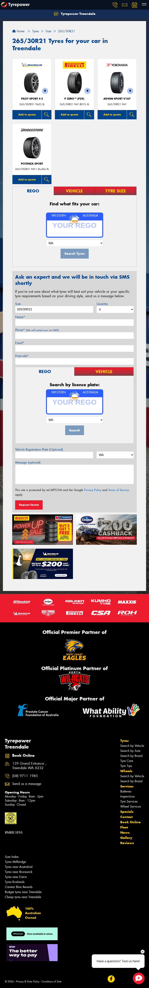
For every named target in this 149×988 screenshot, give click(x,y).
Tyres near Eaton (16, 877)
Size (18, 304)
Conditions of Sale (52, 981)
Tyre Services (129, 801)
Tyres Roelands (14, 882)
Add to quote (27, 114)
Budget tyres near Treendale (23, 892)
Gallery (126, 838)
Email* (19, 343)
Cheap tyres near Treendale (23, 897)
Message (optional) (28, 462)
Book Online (130, 822)
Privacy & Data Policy (27, 981)
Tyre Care (126, 761)
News (125, 832)
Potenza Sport (32, 163)
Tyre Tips (126, 766)
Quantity (102, 304)
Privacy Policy (92, 490)
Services (126, 786)
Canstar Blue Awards (18, 887)
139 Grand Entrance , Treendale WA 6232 (29, 765)
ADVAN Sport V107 (117, 98)
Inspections (127, 796)
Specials (126, 812)
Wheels (126, 771)
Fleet (124, 827)
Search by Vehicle (132, 746)
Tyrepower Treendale (77, 14)
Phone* (37, 330)
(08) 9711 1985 (25, 776)
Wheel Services (130, 806)
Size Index (12, 857)
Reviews (127, 843)
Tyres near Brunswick (18, 872)
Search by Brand (131, 756)
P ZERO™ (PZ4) (74, 98)
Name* (20, 317)
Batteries (125, 791)
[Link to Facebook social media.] (111, 978)
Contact (126, 817)
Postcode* (22, 356)
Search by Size (130, 751)
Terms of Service (118, 490)
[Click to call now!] (115, 5)
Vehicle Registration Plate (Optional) (39, 449)
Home (20, 31)
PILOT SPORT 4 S (32, 98)
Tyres (124, 741)
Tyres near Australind (18, 867)
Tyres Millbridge (15, 862)
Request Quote (29, 504)
